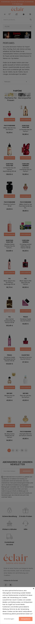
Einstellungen (9, 619)
